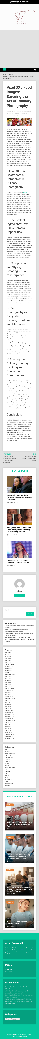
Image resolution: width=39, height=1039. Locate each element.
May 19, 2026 (11, 893)
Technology (8, 779)
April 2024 (8, 708)
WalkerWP (24, 1036)
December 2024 (9, 692)
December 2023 (9, 714)
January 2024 (9, 712)
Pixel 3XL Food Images (13, 113)
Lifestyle (7, 771)
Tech (6, 777)
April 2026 (8, 660)
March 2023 (8, 732)
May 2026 (8, 658)
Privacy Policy (9, 971)
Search (7, 610)
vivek (9, 111)
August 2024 (8, 700)
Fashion (7, 759)
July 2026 (8, 654)
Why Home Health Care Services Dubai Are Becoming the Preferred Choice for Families (19, 889)
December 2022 (9, 738)
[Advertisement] (19, 49)
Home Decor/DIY (10, 767)
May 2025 (8, 682)
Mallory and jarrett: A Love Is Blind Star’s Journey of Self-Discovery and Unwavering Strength (19, 530)
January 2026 (9, 666)
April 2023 (8, 730)
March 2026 (8, 662)
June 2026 (8, 656)
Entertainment (9, 757)
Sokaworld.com (25, 950)
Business (7, 751)
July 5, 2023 (16, 111)
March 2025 (8, 686)
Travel (6, 781)
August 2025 (8, 676)
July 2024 (8, 702)
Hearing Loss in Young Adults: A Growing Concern (18, 923)
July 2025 (8, 678)
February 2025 (9, 688)
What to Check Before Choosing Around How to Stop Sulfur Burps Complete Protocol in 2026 (18, 856)
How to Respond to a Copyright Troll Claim (17, 637)
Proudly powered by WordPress (17, 1034)
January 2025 (9, 690)
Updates (7, 785)
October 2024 (9, 696)
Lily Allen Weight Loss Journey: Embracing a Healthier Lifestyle (18, 561)
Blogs (22, 111)
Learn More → (19, 596)
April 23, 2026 (11, 926)
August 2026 (8, 652)
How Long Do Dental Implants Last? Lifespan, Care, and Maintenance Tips (19, 824)
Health (7, 765)
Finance (7, 761)
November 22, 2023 (13, 502)
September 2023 (10, 720)
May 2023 (8, 728)
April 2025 (8, 684)
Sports (7, 775)
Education (8, 755)
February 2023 (9, 734)
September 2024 (10, 698)
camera (25, 192)
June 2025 (8, 680)
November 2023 (9, 716)
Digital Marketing (10, 753)
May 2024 (8, 706)
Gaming (7, 763)
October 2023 (9, 718)
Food (29, 111)
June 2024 (8, 704)
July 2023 (8, 724)
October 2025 (9, 672)
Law (6, 769)
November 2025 (9, 670)
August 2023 (8, 722)
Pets (6, 773)
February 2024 (9, 710)
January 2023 (9, 736)
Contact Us (8, 969)
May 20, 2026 (11, 861)
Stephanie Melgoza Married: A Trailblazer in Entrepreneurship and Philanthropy (19, 497)
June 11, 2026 (11, 828)
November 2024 (9, 694)
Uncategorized (9, 783)
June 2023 (8, 726)
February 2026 (9, 664)
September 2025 (10, 674)
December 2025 (9, 668)
